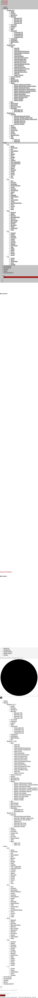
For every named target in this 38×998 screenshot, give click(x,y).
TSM (12, 136)
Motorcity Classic (16, 106)
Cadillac (13, 160)
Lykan (12, 209)
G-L (8, 179)
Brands (6, 8)
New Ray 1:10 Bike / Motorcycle (23, 117)
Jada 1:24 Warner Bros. (20, 71)
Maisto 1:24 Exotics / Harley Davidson (25, 91)
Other (12, 229)
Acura (12, 146)
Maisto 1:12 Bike (18, 98)
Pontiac (13, 240)
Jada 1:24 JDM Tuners (20, 60)
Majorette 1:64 (15, 81)
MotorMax (14, 108)
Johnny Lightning (15, 76)
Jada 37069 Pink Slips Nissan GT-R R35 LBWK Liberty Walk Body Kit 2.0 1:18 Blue (28, 347)
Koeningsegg (14, 196)
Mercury (13, 218)
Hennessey (14, 184)
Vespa (12, 259)
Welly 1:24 (17, 141)
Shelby (12, 250)
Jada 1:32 (16, 73)
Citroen (13, 166)
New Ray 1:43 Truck (19, 122)
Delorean (13, 169)
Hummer (13, 188)
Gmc (12, 181)
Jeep (12, 193)
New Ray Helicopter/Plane (22, 116)
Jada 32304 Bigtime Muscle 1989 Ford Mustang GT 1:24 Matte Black (29, 630)
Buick (12, 158)
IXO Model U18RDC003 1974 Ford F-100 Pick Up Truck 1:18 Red (29, 415)
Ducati (12, 173)
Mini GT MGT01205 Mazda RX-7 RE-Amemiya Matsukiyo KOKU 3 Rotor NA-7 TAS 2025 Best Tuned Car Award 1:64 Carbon (9, 518)
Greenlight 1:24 (18, 34)
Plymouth (13, 237)
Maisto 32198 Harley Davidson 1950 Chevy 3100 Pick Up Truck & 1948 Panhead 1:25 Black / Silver (9, 553)
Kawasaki (13, 195)
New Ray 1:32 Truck (19, 120)
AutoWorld (14, 15)
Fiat (12, 176)
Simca (12, 252)
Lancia (12, 201)
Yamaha (13, 264)
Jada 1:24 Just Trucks (20, 62)
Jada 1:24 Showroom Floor (22, 68)
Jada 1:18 (16, 48)
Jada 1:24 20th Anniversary (21, 51)
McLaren (13, 215)
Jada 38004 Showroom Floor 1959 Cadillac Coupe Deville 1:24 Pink (8, 379)
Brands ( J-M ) (11, 45)
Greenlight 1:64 (18, 37)
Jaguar (13, 192)
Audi (12, 152)
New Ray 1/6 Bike (19, 124)
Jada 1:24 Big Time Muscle (21, 53)
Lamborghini (14, 199)
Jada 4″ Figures (18, 75)
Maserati (13, 212)
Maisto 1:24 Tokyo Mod (20, 97)
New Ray (13, 114)
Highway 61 (14, 38)
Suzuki (13, 255)
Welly (12, 138)
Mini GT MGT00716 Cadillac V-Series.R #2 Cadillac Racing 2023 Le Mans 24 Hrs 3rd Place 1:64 (9, 631)
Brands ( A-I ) (11, 10)
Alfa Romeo (14, 147)
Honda (13, 187)
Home (5, 7)
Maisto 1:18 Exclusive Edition (22, 84)
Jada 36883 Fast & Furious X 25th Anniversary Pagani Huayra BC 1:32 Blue (9, 313)
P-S (8, 231)
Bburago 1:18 (18, 18)
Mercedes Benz (15, 217)
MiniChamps (14, 103)
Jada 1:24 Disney (19, 56)
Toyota (13, 258)
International (14, 190)
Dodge (13, 171)
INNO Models (15, 42)
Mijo (12, 102)
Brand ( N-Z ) (11, 113)
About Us (6, 648)
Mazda (13, 214)
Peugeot (13, 236)
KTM (12, 198)
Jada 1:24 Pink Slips (19, 67)
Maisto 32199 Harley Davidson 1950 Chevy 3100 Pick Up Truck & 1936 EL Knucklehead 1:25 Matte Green (28, 553)
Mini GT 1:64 (14, 105)
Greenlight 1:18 (18, 32)
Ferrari (13, 174)
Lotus (12, 207)
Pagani (13, 234)
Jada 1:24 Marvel (19, 65)
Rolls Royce (14, 245)
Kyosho (13, 78)
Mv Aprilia (14, 225)
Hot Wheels (14, 40)
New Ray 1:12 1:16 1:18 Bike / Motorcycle (25, 119)
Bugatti (13, 157)
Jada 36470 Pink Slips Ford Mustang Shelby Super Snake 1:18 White (8, 345)
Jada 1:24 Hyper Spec (20, 59)
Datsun (13, 168)
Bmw (12, 155)
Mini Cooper (14, 220)
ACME (12, 12)
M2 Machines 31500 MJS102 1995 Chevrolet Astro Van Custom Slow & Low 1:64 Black (8, 450)
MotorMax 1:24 (18, 111)
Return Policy (8, 653)
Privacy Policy (8, 651)
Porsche (13, 242)
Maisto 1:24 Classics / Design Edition (25, 89)
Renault (13, 244)
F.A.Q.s (6, 655)
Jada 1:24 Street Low (20, 70)
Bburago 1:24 (18, 19)
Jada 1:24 (16, 49)
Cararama (14, 26)
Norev (12, 125)
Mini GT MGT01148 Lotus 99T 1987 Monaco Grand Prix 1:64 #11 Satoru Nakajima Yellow (8, 483)
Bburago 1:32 (18, 21)
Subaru (13, 253)
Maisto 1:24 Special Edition (22, 95)
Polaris (13, 239)
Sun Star (13, 133)
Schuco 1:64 (14, 130)
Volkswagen (14, 261)
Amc (12, 149)
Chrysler (13, 165)
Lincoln (13, 206)
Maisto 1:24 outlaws (20, 94)
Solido (12, 132)
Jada (12, 46)
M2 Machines (14, 79)
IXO (12, 43)
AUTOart (13, 13)
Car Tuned (14, 24)
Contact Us (7, 650)
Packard (13, 233)
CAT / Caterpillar (15, 162)
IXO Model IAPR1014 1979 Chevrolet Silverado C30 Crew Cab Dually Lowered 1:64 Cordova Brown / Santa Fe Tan (28, 381)
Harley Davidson (15, 185)
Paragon (13, 127)
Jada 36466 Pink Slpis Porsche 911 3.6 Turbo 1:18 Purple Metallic (28, 313)
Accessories (7, 267)
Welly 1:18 (17, 139)
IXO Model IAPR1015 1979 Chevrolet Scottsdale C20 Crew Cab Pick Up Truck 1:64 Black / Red (8, 416)
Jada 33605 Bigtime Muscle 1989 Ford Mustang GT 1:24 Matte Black (29, 596)
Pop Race (13, 128)
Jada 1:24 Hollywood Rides (22, 64)
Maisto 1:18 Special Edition (22, 87)
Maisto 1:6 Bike (18, 100)
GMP (12, 29)
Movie (5, 271)
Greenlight (14, 30)
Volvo (12, 263)
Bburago (13, 16)
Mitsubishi (14, 222)
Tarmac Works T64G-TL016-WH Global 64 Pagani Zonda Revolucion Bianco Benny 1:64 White (9, 597)
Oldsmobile (14, 228)
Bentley (13, 154)
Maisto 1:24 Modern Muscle (22, 92)
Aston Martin (14, 151)
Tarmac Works (15, 135)
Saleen (12, 248)
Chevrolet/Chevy (15, 163)
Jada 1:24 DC (17, 54)
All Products (7, 266)
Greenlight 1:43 (18, 35)
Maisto (13, 83)
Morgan (13, 223)
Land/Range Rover (16, 203)
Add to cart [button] (5, 321)
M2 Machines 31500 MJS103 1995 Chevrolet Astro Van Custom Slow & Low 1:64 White (28, 450)
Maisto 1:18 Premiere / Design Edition (25, 86)
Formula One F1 (8, 272)
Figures (6, 269)
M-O (8, 210)
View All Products (6, 572)
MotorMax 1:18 (18, 109)
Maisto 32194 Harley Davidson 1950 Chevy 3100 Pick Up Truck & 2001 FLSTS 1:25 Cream (29, 517)
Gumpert (13, 182)
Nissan (13, 226)
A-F (8, 144)
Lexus (12, 204)
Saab (12, 247)
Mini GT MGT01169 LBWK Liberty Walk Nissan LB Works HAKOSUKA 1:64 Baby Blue (28, 483)
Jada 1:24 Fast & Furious (21, 57)
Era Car (13, 27)
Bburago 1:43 (18, 23)
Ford (12, 177)
